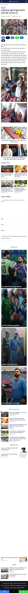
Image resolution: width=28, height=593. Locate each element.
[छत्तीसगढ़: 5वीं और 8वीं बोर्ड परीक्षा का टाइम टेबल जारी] (23, 559)
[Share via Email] (3, 40)
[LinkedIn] (12, 37)
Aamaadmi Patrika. (22, 583)
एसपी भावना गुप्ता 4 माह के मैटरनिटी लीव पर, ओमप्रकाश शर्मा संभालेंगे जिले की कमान (20, 190)
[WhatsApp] (17, 37)
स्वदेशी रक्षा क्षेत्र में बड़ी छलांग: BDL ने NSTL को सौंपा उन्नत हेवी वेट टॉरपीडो (7, 175)
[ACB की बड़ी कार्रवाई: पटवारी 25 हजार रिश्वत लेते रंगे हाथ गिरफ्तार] (4, 576)
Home (3, 4)
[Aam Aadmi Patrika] (14, 1)
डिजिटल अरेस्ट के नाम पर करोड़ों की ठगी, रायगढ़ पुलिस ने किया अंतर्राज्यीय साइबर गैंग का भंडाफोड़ (7, 190)
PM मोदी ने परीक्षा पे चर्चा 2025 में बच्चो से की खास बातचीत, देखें (9, 454)
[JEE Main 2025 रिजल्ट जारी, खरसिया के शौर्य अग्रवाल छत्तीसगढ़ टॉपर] (23, 450)
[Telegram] (22, 37)
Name (2, 218)
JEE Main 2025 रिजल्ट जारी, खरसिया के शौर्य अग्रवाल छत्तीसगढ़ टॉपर (9, 448)
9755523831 (12, 585)
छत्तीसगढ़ (6, 4)
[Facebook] (3, 37)
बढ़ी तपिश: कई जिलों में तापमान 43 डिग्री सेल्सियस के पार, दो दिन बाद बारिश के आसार (21, 175)
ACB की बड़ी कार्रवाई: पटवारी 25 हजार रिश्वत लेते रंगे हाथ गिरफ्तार (18, 575)
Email (2, 224)
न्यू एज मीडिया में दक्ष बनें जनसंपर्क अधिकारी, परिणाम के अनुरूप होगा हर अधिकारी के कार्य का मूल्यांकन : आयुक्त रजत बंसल (18, 439)
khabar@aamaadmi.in (20, 585)
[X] (8, 37)
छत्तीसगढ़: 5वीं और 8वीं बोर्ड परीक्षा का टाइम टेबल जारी (9, 558)
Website (2, 230)
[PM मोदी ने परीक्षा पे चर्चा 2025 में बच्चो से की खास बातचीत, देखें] (23, 505)
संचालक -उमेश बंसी (4, 585)
